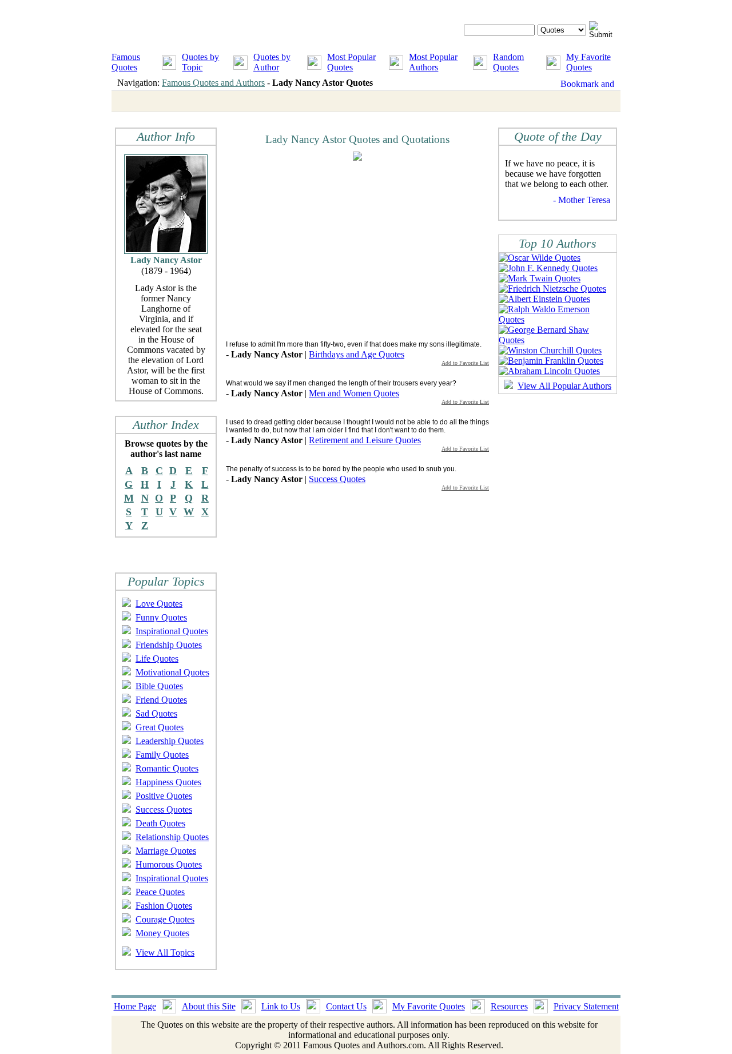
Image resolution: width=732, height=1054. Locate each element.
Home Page (135, 1006)
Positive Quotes (164, 796)
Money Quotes (162, 933)
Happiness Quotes (168, 782)
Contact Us (346, 1006)
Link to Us (280, 1006)
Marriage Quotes (166, 851)
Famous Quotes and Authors (213, 82)
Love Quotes (159, 603)
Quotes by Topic (200, 62)
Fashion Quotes (164, 905)
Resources (509, 1006)
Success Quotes (164, 809)
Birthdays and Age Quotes (356, 354)
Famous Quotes (126, 62)
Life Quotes (157, 658)
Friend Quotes (161, 700)
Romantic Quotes (167, 768)
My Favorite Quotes (588, 62)
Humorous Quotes (169, 864)
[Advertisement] (322, 250)
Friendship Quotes (169, 645)
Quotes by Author (272, 62)
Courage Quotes (165, 919)
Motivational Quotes (172, 672)
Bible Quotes (159, 686)
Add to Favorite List (465, 363)
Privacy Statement (586, 1006)
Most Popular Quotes (351, 62)
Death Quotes (160, 823)
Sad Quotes (156, 713)
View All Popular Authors (564, 386)
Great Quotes (160, 727)
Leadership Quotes (170, 741)
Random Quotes (508, 62)
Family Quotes (162, 754)
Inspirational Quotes (172, 631)
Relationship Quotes (172, 837)
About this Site (209, 1006)
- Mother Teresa (581, 200)
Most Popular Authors (433, 62)
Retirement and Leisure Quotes (365, 440)
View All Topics (165, 952)
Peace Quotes (160, 892)
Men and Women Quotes (354, 393)
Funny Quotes (161, 617)
